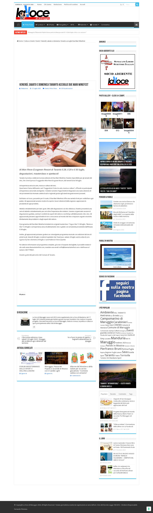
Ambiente (107, 312)
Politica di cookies (71, 4)
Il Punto (51, 25)
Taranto (109, 355)
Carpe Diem (109, 325)
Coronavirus (105, 25)
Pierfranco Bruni (110, 348)
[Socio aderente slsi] (117, 71)
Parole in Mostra (115, 345)
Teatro (117, 356)
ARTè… (73, 25)
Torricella (125, 355)
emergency (123, 331)
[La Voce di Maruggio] (33, 12)
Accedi (82, 4)
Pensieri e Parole (129, 346)
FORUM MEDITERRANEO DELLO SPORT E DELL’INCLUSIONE (29, 368)
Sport (102, 356)
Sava (125, 352)
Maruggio (107, 342)
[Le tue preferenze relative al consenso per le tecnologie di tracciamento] (149, 509)
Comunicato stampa (107, 331)
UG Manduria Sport (114, 358)
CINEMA (118, 325)
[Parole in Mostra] (117, 257)
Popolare (104, 394)
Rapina (102, 352)
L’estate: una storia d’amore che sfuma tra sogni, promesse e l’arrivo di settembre (124, 204)
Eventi (38, 41)
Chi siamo (47, 4)
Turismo (103, 358)
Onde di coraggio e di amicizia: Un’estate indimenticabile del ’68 (124, 225)
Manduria (118, 338)
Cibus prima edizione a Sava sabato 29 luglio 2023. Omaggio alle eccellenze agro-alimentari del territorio (34, 339)
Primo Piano (29, 25)
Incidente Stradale (125, 333)
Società (94, 25)
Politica (125, 349)
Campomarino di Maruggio (111, 320)
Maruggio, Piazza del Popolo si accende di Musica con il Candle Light (56, 368)
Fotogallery (63, 25)
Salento (119, 352)
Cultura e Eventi (29, 41)
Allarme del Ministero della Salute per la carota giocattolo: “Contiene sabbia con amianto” (57, 32)
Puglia (131, 349)
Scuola (131, 352)
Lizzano (108, 339)
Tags (130, 394)
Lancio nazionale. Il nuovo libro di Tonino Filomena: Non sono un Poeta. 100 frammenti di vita (124, 445)
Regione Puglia (110, 352)
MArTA (128, 339)
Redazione (58, 4)
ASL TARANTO (120, 313)
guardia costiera (107, 333)
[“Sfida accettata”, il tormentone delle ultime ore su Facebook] (106, 427)
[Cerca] (137, 4)
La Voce (40, 25)
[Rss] (121, 4)
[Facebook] (123, 4)
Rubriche (83, 25)
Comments (122, 394)
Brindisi (116, 316)
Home (39, 4)
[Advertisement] (93, 14)
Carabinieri (120, 322)
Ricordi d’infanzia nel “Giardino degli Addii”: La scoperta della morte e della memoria (123, 214)
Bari (111, 316)
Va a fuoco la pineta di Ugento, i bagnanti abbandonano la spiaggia (79, 338)
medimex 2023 (121, 343)
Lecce (122, 335)
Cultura (116, 331)
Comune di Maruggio (119, 327)
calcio (121, 316)
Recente (113, 394)
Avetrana (105, 315)
